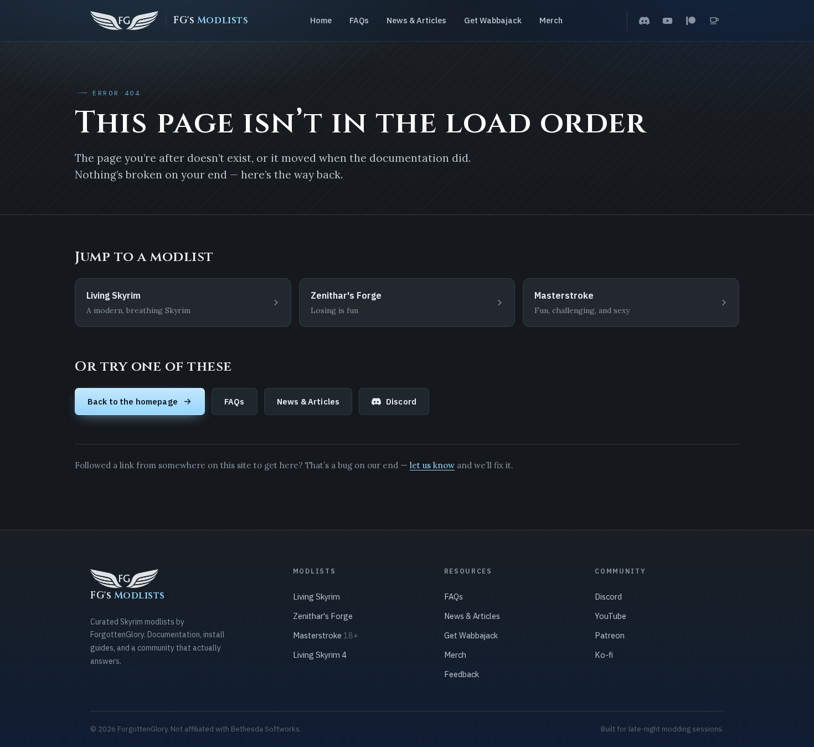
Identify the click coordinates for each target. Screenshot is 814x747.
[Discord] (644, 20)
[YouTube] (667, 20)
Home (321, 20)
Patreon (610, 635)
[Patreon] (690, 20)
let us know (432, 465)
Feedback (461, 674)
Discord (401, 401)
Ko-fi (604, 654)
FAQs (359, 20)
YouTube (610, 616)
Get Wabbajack (493, 20)
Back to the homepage (132, 401)
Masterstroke (325, 635)
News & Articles (416, 20)
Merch (551, 20)
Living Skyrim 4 (320, 654)
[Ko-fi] (714, 20)
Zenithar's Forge (323, 616)
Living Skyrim (316, 596)
